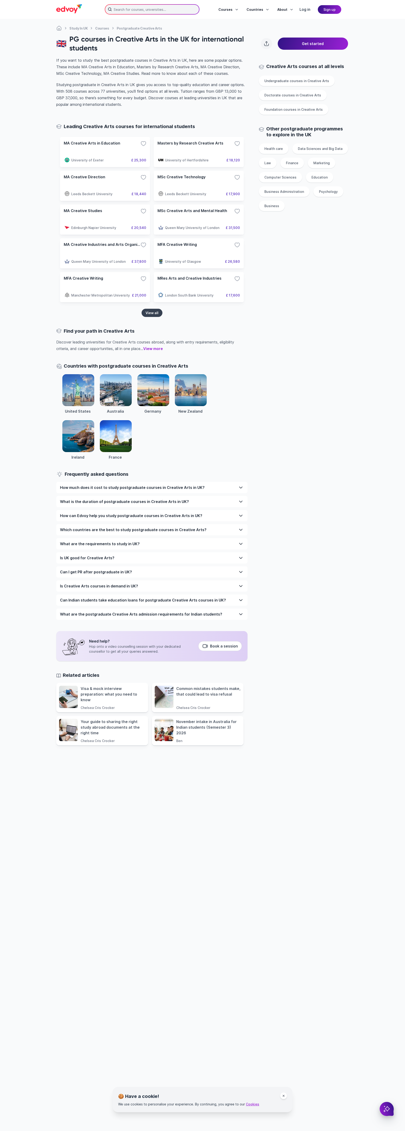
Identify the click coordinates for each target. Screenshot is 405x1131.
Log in (305, 9)
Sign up (329, 9)
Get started (313, 43)
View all (152, 313)
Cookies (252, 1104)
